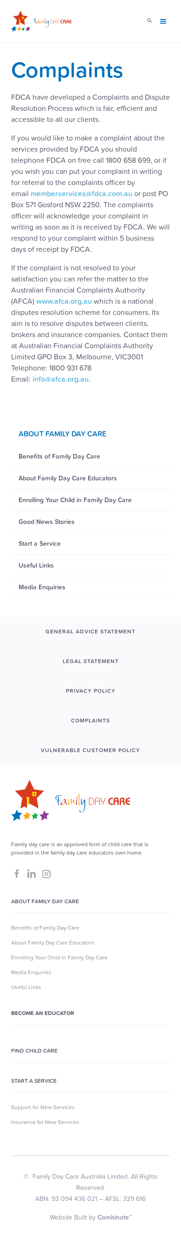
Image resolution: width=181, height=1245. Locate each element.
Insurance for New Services (45, 1122)
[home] (41, 21)
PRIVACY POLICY (91, 691)
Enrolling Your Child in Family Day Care (59, 957)
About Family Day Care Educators (52, 942)
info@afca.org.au (60, 379)
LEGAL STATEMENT (91, 661)
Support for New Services (43, 1107)
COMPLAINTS (90, 720)
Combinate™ (114, 1217)
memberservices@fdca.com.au (81, 193)
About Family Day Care (45, 901)
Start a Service (34, 1081)
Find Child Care (34, 1050)
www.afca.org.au (64, 301)
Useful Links (26, 987)
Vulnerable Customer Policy (90, 750)
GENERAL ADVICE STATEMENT (90, 631)
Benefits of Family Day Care (45, 928)
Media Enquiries (31, 972)
